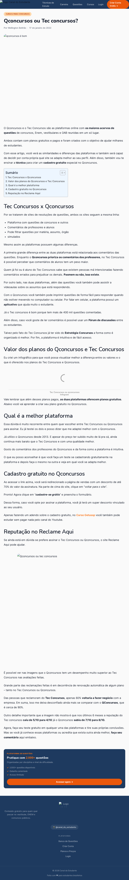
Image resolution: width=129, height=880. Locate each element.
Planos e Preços (68, 851)
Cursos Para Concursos (18, 14)
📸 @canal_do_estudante (64, 827)
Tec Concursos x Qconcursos (24, 177)
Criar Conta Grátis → (115, 4)
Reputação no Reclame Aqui (24, 193)
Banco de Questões (68, 841)
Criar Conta (68, 846)
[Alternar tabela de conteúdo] (61, 172)
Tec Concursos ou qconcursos (64, 392)
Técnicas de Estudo (48, 4)
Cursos (90, 4)
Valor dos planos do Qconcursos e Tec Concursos (36, 181)
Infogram (64, 394)
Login (101, 4)
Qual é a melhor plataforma (23, 185)
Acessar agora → (64, 782)
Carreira (64, 4)
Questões (77, 4)
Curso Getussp (85, 515)
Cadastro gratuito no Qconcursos (27, 189)
